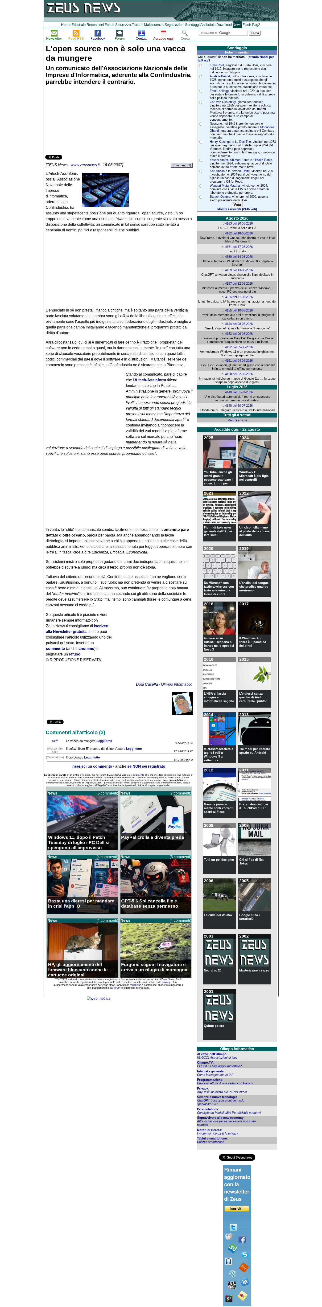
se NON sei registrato (146, 766)
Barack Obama (220, 196)
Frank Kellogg (219, 91)
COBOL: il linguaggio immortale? (219, 1066)
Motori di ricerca (209, 1130)
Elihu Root (217, 65)
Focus (109, 25)
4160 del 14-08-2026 (239, 256)
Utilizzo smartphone (210, 1142)
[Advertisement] (80, 120)
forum (117, 987)
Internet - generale (210, 1071)
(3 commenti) (180, 857)
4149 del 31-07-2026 (239, 392)
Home (65, 25)
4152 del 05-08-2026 (239, 347)
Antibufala (207, 25)
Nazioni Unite (240, 171)
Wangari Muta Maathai (225, 185)
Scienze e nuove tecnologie (217, 1097)
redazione (135, 984)
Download (224, 25)
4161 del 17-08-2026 (239, 247)
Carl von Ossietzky (223, 102)
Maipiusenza (154, 25)
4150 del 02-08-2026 (239, 374)
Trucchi (137, 25)
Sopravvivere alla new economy (220, 1117)
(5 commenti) (107, 793)
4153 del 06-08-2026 (239, 334)
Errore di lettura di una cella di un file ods (225, 1083)
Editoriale (78, 25)
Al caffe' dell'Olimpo (212, 1054)
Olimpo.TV (205, 1062)
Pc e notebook (207, 1109)
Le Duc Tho (243, 141)
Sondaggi (192, 25)
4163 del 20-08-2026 (239, 223)
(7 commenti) (180, 793)
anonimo (86, 649)
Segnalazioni (174, 25)
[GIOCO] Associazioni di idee (217, 1057)
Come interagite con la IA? (215, 1075)
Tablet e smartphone (212, 1138)
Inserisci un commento (91, 766)
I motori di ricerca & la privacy (217, 1133)
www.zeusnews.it (85, 165)
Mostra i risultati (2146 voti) (237, 209)
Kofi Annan (217, 171)
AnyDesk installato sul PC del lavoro (222, 1092)
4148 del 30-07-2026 (239, 405)
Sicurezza (123, 25)
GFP (55, 740)
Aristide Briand (220, 76)
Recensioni (95, 25)
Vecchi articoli (237, 420)
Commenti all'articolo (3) (75, 732)
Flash (247, 25)
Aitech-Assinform (150, 380)
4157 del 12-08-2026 (239, 283)
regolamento (137, 775)
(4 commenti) (107, 857)
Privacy (202, 1088)
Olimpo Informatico (176, 684)
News (237, 25)
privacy (166, 982)
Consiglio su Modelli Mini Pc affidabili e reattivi (229, 1112)
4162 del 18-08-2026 (239, 233)
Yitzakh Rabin (262, 160)
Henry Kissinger (220, 141)
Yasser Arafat (219, 160)
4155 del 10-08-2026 (239, 310)
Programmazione (209, 1080)
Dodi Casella (147, 684)
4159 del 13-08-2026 (239, 270)
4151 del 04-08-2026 (239, 360)
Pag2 (256, 25)
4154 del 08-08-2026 (239, 324)
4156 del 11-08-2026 (239, 297)
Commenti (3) (182, 165)
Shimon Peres (239, 160)
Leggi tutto (104, 741)
